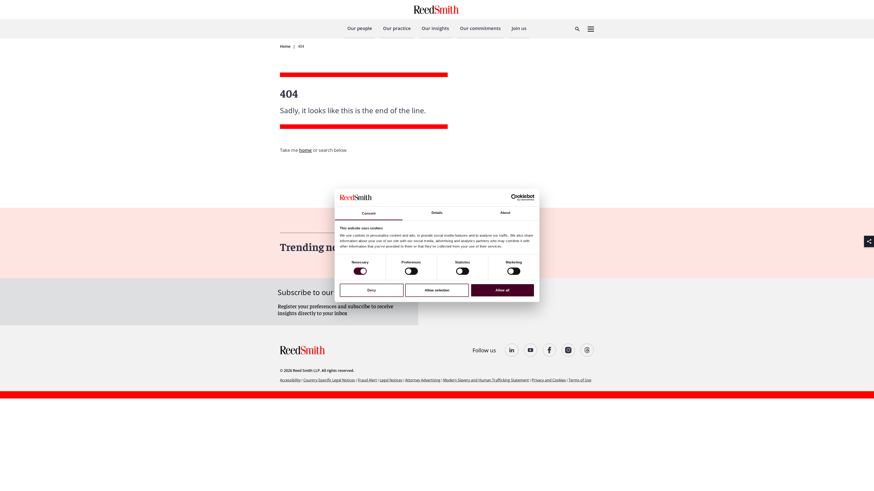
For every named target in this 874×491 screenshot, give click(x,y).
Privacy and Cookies (549, 380)
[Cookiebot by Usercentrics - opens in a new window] (514, 197)
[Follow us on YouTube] (530, 350)
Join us (519, 28)
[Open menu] (591, 29)
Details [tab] (437, 213)
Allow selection (437, 290)
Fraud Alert (367, 380)
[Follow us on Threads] (587, 350)
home (305, 150)
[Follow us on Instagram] (568, 350)
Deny (371, 290)
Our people (359, 28)
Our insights (435, 28)
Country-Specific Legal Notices (329, 380)
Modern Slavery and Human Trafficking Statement (486, 380)
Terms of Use (580, 380)
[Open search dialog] (577, 29)
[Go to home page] (437, 9)
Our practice (397, 28)
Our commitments (480, 28)
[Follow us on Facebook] (549, 350)
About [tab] (505, 213)
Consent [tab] (369, 213)
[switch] (411, 271)
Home (285, 46)
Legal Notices (391, 380)
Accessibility (290, 380)
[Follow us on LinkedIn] (511, 350)
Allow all (502, 290)
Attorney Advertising (422, 380)
